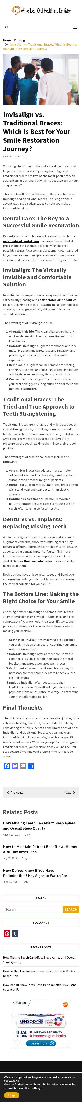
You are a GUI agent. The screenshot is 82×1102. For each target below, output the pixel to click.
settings (36, 1088)
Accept (11, 1095)
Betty (5, 156)
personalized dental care (21, 241)
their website (33, 561)
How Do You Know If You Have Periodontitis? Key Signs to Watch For (35, 873)
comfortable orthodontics (57, 300)
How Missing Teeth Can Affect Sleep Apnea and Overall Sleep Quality (39, 825)
